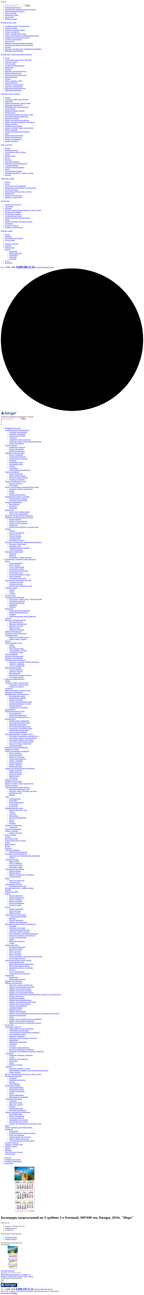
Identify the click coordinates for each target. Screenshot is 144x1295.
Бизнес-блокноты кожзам (18, 458)
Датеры (12, 812)
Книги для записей (16, 455)
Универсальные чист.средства (20, 1137)
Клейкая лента (10, 113)
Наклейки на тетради (17, 540)
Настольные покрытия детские (20, 675)
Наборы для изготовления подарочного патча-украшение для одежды (34, 1013)
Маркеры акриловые (16, 630)
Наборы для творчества (13, 197)
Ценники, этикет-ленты (17, 544)
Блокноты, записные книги (15, 30)
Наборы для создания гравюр (19, 1004)
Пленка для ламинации (13, 137)
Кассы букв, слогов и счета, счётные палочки (25, 599)
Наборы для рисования (17, 1011)
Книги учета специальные (18, 514)
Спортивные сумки (16, 652)
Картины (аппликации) (17, 1015)
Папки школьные (11, 77)
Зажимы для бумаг (16, 700)
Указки (7, 97)
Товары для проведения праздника (17, 218)
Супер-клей (13, 804)
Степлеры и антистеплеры (18, 685)
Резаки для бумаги (11, 141)
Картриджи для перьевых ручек (20, 586)
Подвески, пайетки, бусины (19, 932)
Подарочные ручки (16, 573)
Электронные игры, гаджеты (15, 152)
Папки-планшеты (11, 130)
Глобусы (12, 593)
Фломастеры (9, 193)
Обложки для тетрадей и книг (16, 75)
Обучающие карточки (17, 601)
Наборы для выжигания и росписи (21, 987)
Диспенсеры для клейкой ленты (20, 728)
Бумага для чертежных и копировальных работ (22, 36)
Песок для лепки (15, 951)
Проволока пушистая (17, 941)
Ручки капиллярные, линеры (19, 574)
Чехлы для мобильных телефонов (21, 1049)
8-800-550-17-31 (25, 266)
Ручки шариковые (15, 563)
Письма (12, 1082)
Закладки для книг (16, 671)
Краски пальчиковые (16, 903)
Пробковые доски (15, 793)
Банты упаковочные (16, 1095)
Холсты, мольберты (16, 920)
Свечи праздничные (16, 1118)
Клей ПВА (13, 801)
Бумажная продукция (12, 7)
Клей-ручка (13, 806)
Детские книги (14, 882)
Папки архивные (15, 753)
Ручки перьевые (15, 576)
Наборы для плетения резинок (20, 989)
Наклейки (12, 926)
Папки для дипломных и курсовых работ (24, 527)
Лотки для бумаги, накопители (20, 744)
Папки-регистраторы (16, 757)
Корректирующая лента (17, 715)
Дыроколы (9, 101)
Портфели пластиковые (13, 126)
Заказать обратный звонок (44, 267)
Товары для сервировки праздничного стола (25, 1124)
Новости (8, 246)
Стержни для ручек (16, 582)
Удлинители (13, 1131)
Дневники (13, 554)
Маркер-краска (14, 628)
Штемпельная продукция (14, 135)
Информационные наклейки (19, 548)
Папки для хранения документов (17, 120)
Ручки (7, 58)
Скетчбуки (13, 438)
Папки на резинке (15, 770)
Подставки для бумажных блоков (21, 742)
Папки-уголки (14, 776)
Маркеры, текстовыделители (15, 71)
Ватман (12, 493)
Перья (11, 939)
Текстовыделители (16, 622)
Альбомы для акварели (17, 434)
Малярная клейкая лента (18, 725)
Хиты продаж (10, 240)
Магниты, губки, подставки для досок (23, 791)
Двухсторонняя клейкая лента (20, 726)
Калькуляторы (10, 109)
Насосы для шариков (16, 1116)
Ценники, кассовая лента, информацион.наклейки (23, 49)
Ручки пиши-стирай (16, 569)
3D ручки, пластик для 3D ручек (21, 985)
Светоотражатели (11, 83)
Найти (28, 5)
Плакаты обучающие (16, 603)
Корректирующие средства (14, 111)
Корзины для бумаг (12, 118)
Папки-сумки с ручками (18, 639)
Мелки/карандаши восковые (19, 966)
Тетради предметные (16, 533)
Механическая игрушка (17, 886)
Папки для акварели (16, 443)
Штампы (12, 823)
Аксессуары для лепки (17, 958)
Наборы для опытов (16, 996)
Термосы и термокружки (14, 227)
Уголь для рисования (16, 972)
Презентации (10, 247)
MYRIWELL (13, 255)
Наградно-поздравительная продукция (19, 45)
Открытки (13, 1078)
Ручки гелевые (14, 565)
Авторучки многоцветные (18, 571)
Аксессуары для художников (15, 186)
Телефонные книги (16, 462)
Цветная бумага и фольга (18, 498)
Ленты (11, 1093)
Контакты (8, 263)
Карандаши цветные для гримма (21, 968)
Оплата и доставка (11, 244)
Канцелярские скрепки (17, 698)
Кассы (11, 820)
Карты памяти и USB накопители (21, 1029)
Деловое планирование (13, 39)
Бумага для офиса (15, 483)
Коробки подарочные (17, 1091)
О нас (7, 261)
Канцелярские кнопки (17, 696)
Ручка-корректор (15, 713)
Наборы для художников (18, 922)
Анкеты (12, 466)
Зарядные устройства (17, 1036)
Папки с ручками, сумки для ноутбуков (19, 128)
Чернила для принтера (13, 139)
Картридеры (13, 1040)
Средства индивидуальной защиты (21, 1141)
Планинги (13, 506)
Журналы (12, 555)
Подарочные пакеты (16, 1089)
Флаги (7, 220)
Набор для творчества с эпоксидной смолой (25, 1023)
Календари (13, 508)
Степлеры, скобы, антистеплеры (16, 99)
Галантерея (9, 206)
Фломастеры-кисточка (17, 979)
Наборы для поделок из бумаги (20, 991)
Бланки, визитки (11, 28)
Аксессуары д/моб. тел (13, 204)
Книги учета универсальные (19, 512)
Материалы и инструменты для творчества (20, 188)
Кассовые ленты (15, 546)
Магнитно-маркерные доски (19, 789)
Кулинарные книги (16, 464)
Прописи (12, 607)
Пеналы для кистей (16, 909)
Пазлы (7, 154)
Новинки (8, 236)
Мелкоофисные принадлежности (17, 107)
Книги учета (9, 41)
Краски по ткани (15, 905)
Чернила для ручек (16, 584)
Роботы (12, 858)
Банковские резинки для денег (20, 704)
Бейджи (12, 795)
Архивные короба (15, 745)
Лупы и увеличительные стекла (20, 702)
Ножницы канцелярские (14, 105)
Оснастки (12, 814)
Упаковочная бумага (16, 1087)
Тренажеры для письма (17, 578)
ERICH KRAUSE (15, 253)
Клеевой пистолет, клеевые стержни (22, 1133)
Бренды (8, 249)
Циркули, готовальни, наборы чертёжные (24, 662)
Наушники (13, 1044)
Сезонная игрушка (11, 165)
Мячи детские (14, 861)
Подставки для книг (16, 677)
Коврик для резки (15, 833)
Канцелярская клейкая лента (19, 723)
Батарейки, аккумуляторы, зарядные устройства (26, 1051)
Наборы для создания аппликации (21, 1021)
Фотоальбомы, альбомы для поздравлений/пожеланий (28, 1070)
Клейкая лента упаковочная (19, 721)
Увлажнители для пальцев (18, 707)
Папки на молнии (15, 774)
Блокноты (12, 460)
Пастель (12, 970)
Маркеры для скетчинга (13, 195)
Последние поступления (14, 238)
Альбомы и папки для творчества (17, 26)
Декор (11, 1017)
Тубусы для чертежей (17, 666)
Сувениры (13, 1101)
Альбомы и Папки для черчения (20, 489)
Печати (12, 821)
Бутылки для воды (11, 225)
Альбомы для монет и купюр (19, 1068)
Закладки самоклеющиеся (18, 477)
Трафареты (13, 605)
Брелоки (12, 1106)
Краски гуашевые (15, 899)
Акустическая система (17, 1034)
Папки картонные (15, 755)
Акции (7, 234)
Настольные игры (11, 150)
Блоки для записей (16, 474)
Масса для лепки (15, 954)
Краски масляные (15, 901)
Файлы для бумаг (11, 124)
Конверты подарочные (17, 1080)
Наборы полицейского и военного (21, 875)
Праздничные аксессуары (18, 1122)
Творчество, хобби (11, 15)
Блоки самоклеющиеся (17, 476)
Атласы (12, 590)
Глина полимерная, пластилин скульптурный (25, 956)
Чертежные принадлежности (15, 88)
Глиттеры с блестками (17, 928)
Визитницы (13, 1061)
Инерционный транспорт (18, 852)
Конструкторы (10, 156)
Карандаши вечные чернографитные (22, 616)
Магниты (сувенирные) (17, 1110)
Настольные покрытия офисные (16, 116)
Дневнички (13, 468)
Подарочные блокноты (17, 457)
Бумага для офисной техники (15, 34)
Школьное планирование (14, 51)
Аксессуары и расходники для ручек (18, 60)
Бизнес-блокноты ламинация (19, 470)
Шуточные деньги (15, 1103)
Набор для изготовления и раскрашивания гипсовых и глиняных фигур (35, 994)
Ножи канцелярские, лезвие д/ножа (18, 103)
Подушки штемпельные (17, 818)
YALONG (12, 259)
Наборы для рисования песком (20, 1000)
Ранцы (11, 645)
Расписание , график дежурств (20, 557)
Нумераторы (13, 816)
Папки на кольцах (15, 763)
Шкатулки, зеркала (16, 1105)
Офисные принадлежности (15, 11)
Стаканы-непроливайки (18, 916)
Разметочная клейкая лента (19, 730)
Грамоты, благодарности (18, 521)
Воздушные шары (15, 1114)
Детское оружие (15, 877)
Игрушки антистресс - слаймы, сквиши (19, 173)
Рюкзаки (12, 647)
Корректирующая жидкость (19, 717)
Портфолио (13, 525)
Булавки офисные (15, 706)
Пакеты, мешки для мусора (19, 1139)
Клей (7, 133)
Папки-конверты (15, 772)
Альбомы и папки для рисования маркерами (25, 441)
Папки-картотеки (15, 766)
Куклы (7, 158)
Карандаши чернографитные (19, 611)
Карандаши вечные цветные (19, 973)
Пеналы (8, 79)
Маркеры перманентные (18, 624)
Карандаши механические (18, 612)
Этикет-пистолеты (16, 550)
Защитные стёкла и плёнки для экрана (23, 1038)
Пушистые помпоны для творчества (22, 935)
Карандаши (9, 67)
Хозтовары (9, 223)
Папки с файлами (15, 764)
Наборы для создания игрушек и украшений (25, 1019)
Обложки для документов (18, 1059)
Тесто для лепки (15, 953)
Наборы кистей (14, 913)
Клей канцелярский (16, 802)
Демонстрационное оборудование (17, 132)
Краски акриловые (16, 896)
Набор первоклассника (13, 73)
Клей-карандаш (14, 799)
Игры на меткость (15, 863)
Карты (11, 592)
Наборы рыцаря (15, 871)
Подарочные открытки (13, 212)
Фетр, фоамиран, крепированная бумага (23, 934)
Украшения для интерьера (18, 1120)
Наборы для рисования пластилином (22, 1002)
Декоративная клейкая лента (19, 930)
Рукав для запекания (16, 1135)
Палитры (12, 918)
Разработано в (9, 1293)
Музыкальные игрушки (13, 171)
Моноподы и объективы (18, 1042)
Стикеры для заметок (17, 479)
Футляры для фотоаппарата (19, 1048)
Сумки (11, 1057)
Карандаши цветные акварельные (21, 964)
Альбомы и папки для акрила (19, 439)
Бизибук (8, 175)
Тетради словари (15, 536)
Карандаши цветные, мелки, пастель (18, 192)
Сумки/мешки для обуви (18, 650)
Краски (7, 182)
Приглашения (14, 1084)
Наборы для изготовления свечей (21, 992)
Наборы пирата (14, 873)
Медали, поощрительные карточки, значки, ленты (23, 210)
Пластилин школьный (17, 947)
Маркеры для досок (16, 626)
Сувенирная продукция (13, 216)
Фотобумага (13, 485)
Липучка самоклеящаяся (18, 732)
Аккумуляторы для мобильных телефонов (24, 1032)
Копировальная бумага (17, 495)
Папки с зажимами (16, 761)
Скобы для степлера (16, 687)
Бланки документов (16, 449)
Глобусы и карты (11, 62)
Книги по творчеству (17, 880)
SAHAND (13, 257)
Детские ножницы (16, 669)
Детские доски (10, 64)
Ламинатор (13, 827)
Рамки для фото (15, 1072)
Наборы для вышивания (18, 1006)
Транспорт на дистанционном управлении (24, 856)
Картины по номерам (17, 998)
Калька (11, 491)
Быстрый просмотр (8, 1271)
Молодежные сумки (16, 649)
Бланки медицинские (17, 451)
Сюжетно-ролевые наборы (14, 167)
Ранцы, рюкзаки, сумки (13, 81)
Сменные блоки (15, 538)
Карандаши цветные (16, 962)
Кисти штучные (15, 911)
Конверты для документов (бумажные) (19, 43)
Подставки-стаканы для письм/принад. (23, 738)
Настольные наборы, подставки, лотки (19, 114)
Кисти (7, 184)
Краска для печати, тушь (18, 810)
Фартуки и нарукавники (14, 86)
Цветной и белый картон (18, 500)
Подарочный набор (16, 1108)
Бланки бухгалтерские (17, 447)
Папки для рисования (17, 436)
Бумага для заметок (12, 32)
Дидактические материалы (14, 66)
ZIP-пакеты (13, 778)
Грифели (12, 614)
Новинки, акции (11, 19)
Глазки (11, 943)
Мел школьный (14, 673)
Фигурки (8, 160)
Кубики (8, 148)
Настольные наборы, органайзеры (21, 740)
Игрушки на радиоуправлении (16, 163)
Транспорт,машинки (12, 162)
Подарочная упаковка (13, 214)
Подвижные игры (15, 865)
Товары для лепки (11, 190)
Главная (8, 1158)
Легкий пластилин (16, 949)
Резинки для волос (16, 1065)
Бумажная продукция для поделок (17, 37)
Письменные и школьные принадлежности (20, 9)
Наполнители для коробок (18, 1097)
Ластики (8, 69)
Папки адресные (15, 519)
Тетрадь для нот (15, 535)
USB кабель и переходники (19, 1030)
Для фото (8, 208)
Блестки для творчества (17, 937)
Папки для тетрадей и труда (19, 637)
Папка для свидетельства (18, 523)
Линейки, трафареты (16, 664)
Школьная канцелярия (13, 90)
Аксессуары (9, 17)
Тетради (8, 47)
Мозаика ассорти (15, 1010)
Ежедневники (14, 504)
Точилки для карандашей (14, 85)
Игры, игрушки (10, 13)
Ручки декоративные (16, 567)
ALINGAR (13, 251)
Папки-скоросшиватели (17, 759)
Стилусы (12, 1046)
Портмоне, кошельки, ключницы (21, 1055)
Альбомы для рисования (18, 432)
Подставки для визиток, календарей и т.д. (24, 736)
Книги (7, 169)
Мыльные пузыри (15, 867)
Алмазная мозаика (15, 1008)
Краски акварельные (16, 897)
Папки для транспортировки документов (20, 122)
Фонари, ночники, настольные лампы (18, 222)
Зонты (11, 1063)
